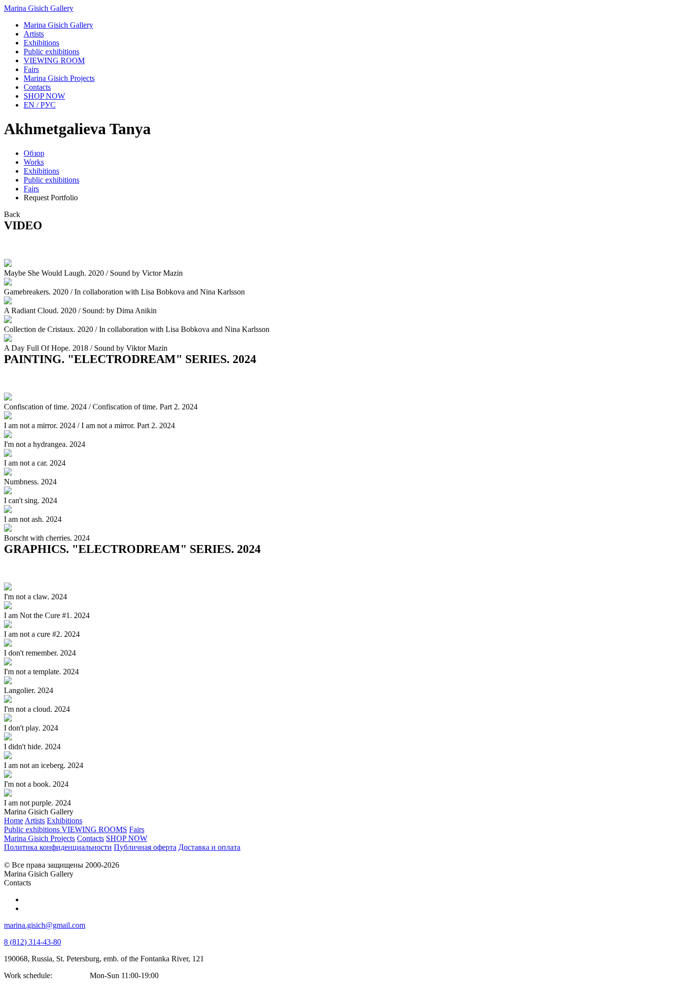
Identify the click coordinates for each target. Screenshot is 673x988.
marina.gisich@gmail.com (44, 925)
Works (34, 162)
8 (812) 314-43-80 (32, 942)
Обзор (34, 153)
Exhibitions (41, 171)
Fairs (31, 188)
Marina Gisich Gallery (38, 8)
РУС (40, 105)
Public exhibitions (51, 180)
